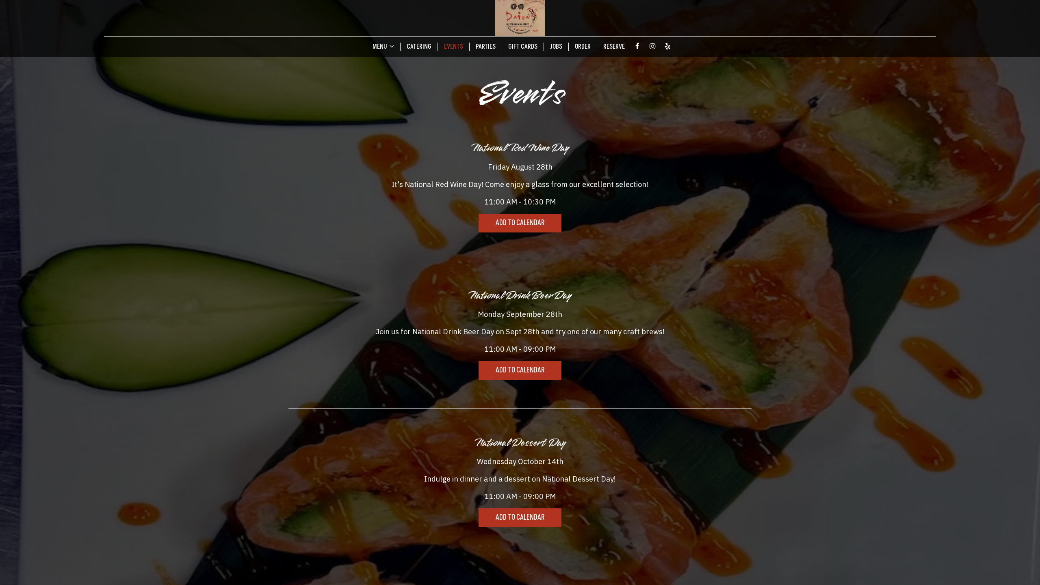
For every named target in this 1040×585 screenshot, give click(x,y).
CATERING (419, 47)
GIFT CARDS (522, 47)
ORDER (583, 47)
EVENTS (453, 47)
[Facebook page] (637, 46)
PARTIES (486, 47)
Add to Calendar (520, 223)
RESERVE (614, 47)
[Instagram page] (652, 46)
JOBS (556, 47)
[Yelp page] (667, 46)
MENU (380, 47)
